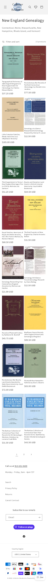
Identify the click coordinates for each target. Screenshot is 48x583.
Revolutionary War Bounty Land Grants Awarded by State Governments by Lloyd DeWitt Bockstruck (12, 383)
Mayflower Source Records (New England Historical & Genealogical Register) (33, 334)
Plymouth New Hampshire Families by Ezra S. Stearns (34, 382)
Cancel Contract (12, 500)
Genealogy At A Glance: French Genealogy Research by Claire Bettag (34, 280)
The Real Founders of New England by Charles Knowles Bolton (34, 234)
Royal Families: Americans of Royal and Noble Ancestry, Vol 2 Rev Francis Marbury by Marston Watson (12, 235)
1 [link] (16, 454)
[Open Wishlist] (36, 7)
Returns (8, 494)
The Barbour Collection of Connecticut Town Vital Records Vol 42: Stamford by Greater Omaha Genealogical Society (34, 434)
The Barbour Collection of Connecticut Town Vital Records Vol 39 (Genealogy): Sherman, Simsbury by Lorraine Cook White (12, 435)
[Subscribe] (39, 517)
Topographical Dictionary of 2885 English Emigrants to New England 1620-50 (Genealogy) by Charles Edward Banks (12, 86)
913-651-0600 (21, 466)
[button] (5, 7)
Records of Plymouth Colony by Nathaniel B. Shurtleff (12, 334)
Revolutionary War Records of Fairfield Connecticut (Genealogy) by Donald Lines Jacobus (35, 86)
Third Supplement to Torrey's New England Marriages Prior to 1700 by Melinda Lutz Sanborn (12, 185)
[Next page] (31, 454)
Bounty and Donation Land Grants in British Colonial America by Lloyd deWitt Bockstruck (34, 185)
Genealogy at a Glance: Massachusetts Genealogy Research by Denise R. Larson (35, 130)
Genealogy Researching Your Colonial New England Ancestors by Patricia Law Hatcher (12, 285)
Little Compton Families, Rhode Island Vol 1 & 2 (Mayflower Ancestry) (11, 136)
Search (8, 482)
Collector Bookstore (20, 578)
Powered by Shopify (34, 578)
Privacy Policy (11, 488)
